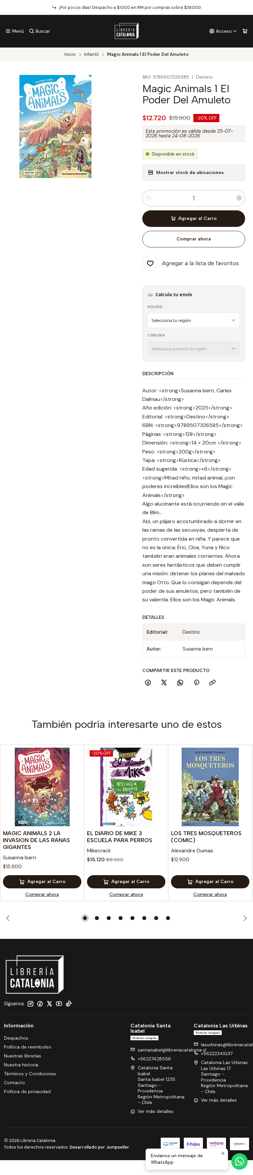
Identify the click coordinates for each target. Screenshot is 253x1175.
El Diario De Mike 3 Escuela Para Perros (119, 836)
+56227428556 (154, 1059)
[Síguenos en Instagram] (30, 1003)
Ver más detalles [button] (156, 1111)
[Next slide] (244, 918)
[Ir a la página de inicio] (126, 31)
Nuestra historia (21, 1065)
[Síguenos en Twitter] (49, 1003)
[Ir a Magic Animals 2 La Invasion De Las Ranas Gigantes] (42, 787)
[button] (85, 918)
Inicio (70, 54)
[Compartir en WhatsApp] (180, 683)
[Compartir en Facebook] (148, 683)
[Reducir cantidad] (148, 198)
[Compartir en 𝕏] (164, 683)
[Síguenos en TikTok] (68, 1003)
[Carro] (245, 31)
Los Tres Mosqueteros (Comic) (206, 836)
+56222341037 (217, 1053)
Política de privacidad (27, 1091)
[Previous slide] (9, 918)
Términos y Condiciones (30, 1074)
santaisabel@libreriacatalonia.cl (172, 1050)
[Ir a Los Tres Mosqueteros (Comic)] (210, 787)
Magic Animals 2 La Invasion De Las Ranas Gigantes (36, 840)
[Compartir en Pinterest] (196, 683)
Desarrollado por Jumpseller (99, 1147)
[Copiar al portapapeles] (212, 683)
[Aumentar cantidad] (239, 198)
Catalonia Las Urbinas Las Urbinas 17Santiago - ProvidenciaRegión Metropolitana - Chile (224, 1076)
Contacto (14, 1083)
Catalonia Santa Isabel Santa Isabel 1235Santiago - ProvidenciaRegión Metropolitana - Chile (161, 1085)
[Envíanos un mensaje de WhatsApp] (239, 1161)
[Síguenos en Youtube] (59, 1003)
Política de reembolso (27, 1047)
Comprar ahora (194, 239)
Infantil (91, 54)
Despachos (16, 1038)
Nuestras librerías (22, 1056)
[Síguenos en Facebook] (40, 1003)
